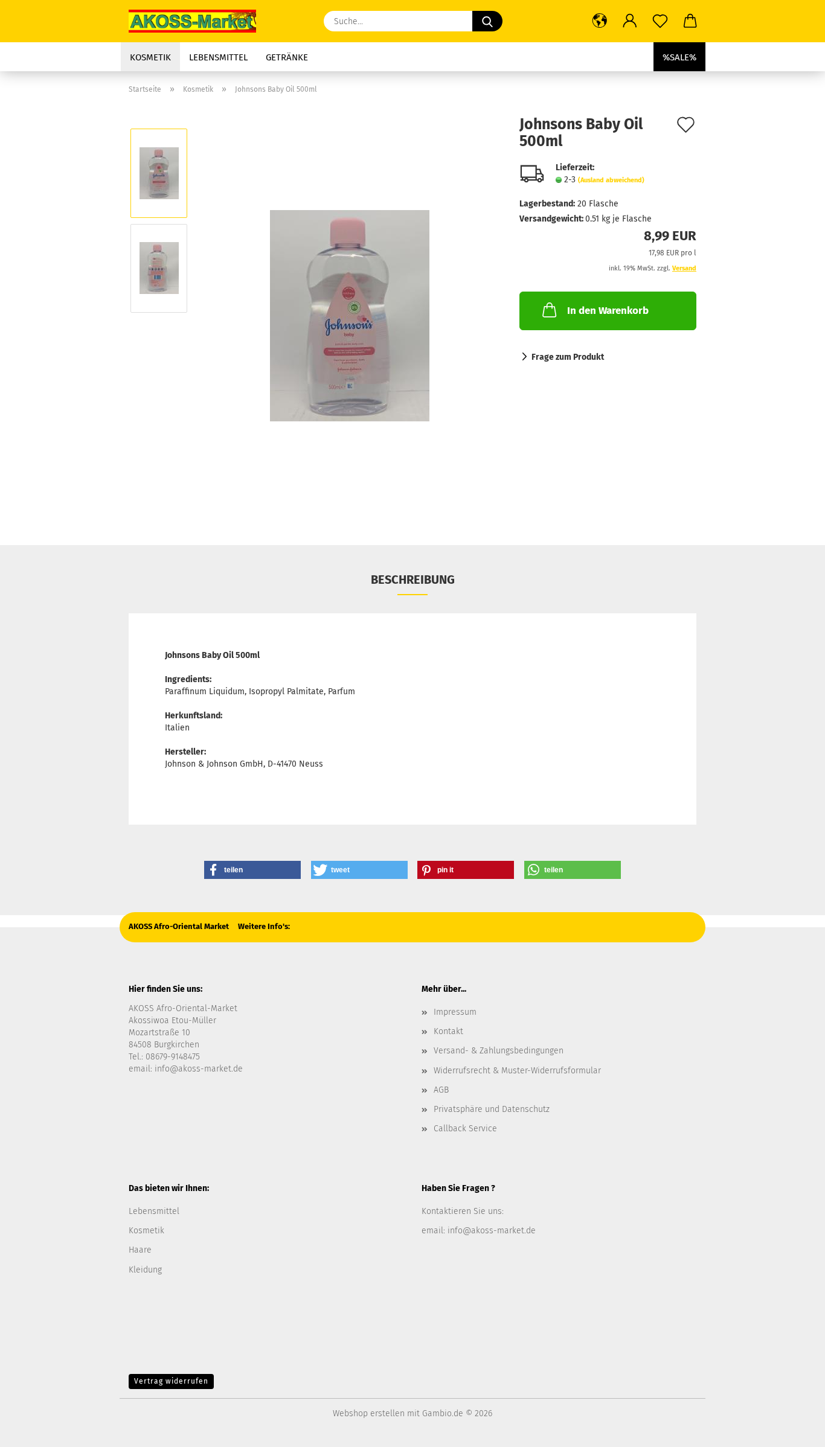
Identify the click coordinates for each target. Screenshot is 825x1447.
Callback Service (465, 1128)
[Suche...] (487, 21)
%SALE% (679, 57)
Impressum (455, 1012)
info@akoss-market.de (199, 1069)
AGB (441, 1090)
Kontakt (448, 1031)
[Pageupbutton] (792, 1429)
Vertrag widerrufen (171, 1381)
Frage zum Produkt (567, 357)
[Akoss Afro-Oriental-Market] (197, 21)
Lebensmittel (218, 57)
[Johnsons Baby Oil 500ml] (349, 315)
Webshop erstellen (369, 1413)
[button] (600, 21)
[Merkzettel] (660, 21)
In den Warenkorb (608, 310)
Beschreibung (413, 579)
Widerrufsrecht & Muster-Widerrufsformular (517, 1070)
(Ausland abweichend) (611, 180)
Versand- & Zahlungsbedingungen (498, 1051)
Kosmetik (150, 57)
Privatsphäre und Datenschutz (492, 1109)
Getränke (287, 57)
